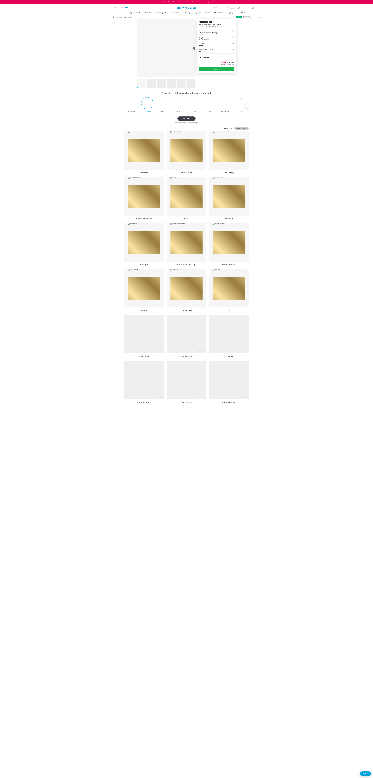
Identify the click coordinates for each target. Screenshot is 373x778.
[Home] (186, 8)
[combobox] (241, 128)
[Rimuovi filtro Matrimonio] (184, 124)
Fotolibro (119, 17)
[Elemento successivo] (194, 48)
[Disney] (232, 13)
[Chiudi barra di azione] (258, 2)
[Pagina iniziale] (113, 17)
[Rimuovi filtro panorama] (196, 124)
